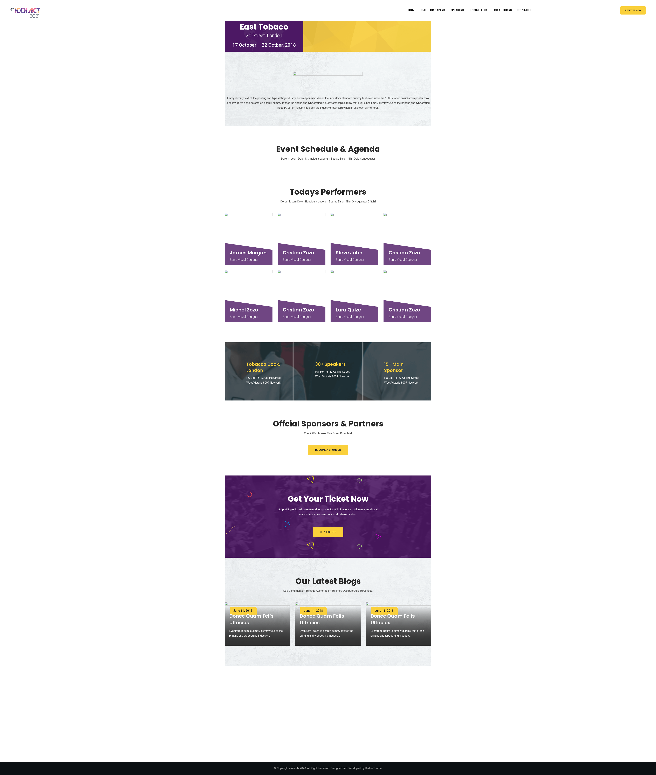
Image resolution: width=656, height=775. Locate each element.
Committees (478, 10)
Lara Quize (348, 310)
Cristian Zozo (298, 252)
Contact (524, 10)
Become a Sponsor (328, 449)
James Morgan (248, 252)
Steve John (349, 252)
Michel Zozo (244, 310)
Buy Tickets (328, 532)
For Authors (502, 10)
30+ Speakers (330, 364)
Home (412, 10)
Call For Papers (433, 10)
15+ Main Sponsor (394, 367)
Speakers (457, 10)
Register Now (633, 10)
